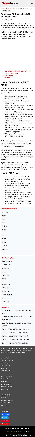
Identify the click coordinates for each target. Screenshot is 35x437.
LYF (3, 235)
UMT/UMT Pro (6, 265)
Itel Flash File (5, 397)
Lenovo (4, 245)
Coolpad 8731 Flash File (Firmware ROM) (15, 336)
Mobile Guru (4, 348)
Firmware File (5, 379)
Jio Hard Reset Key (6, 386)
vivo (3, 219)
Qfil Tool (4, 298)
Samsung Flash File (7, 400)
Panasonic (9, 8)
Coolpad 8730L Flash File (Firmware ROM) (15, 339)
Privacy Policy (25, 428)
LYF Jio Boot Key (6, 384)
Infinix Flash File (6, 395)
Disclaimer (9, 431)
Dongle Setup (5, 389)
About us (26, 431)
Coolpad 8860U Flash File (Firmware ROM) (15, 329)
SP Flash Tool (6, 284)
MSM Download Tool (7, 360)
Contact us (17, 431)
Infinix (4, 238)
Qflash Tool (4, 368)
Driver (7, 78)
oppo (3, 222)
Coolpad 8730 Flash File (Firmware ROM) (15, 343)
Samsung (5, 212)
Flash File (4, 381)
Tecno (4, 242)
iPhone (4, 229)
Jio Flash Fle (5, 405)
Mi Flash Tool (5, 358)
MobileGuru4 (14, 435)
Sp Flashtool (9, 75)
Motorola (4, 249)
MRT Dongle (6, 268)
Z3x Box (4, 279)
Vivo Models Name (6, 376)
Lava (3, 252)
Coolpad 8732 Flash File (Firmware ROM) (15, 332)
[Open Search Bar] (27, 3)
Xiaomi (4, 215)
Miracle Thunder (7, 261)
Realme (4, 226)
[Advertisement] (17, 55)
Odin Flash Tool (7, 295)
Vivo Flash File (5, 402)
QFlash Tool (5, 302)
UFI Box (4, 272)
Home (3, 8)
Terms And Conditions (12, 428)
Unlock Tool (5, 275)
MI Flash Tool (6, 291)
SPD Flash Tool (6, 288)
